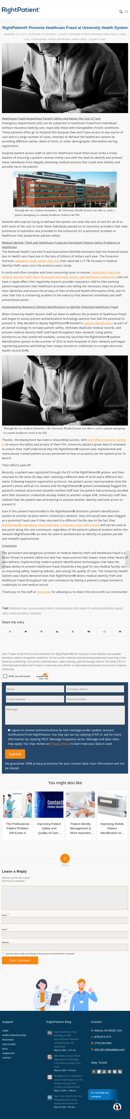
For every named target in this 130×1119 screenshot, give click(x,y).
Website (5, 942)
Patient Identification (59, 39)
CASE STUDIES (9, 1044)
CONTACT (6, 1057)
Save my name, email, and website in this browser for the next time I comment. (40, 953)
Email (5, 929)
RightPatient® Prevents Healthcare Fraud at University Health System (65, 27)
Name (5, 915)
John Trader (99, 39)
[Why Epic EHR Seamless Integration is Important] (127, 559)
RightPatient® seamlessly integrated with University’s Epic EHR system (50, 525)
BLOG (64, 34)
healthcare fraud (18, 608)
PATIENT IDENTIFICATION (14, 1035)
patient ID (84, 608)
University (44, 592)
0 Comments (49, 34)
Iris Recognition (38, 39)
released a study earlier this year (37, 261)
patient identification (98, 323)
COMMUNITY (8, 1053)
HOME (5, 1030)
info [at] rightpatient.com (109, 1049)
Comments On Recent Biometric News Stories (93, 34)
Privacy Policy (60, 744)
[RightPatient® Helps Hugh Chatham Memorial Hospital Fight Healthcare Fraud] (2, 560)
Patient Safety (79, 39)
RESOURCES (8, 1039)
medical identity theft (66, 608)
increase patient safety (41, 608)
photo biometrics (19, 613)
